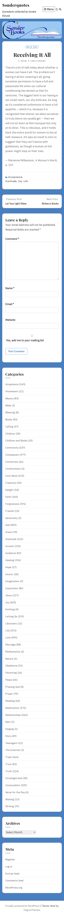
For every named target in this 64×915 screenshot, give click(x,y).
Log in (8, 866)
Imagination (12, 581)
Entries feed (12, 873)
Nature (9, 658)
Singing (9, 729)
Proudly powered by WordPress (22, 905)
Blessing (10, 412)
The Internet (12, 750)
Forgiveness (12, 504)
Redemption (12, 708)
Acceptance (15, 177)
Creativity (10, 482)
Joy (20, 181)
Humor (9, 574)
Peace (8, 679)
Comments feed (14, 880)
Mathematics (12, 651)
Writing (9, 806)
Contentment (13, 468)
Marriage (10, 644)
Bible (8, 405)
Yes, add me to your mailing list (24, 340)
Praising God (12, 686)
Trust (8, 764)
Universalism (12, 785)
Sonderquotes (15, 5)
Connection (11, 461)
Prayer (9, 693)
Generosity (11, 518)
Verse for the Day (15, 792)
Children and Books (16, 440)
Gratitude (11, 181)
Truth (8, 771)
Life (26, 181)
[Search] (60, 9)
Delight (9, 490)
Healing (9, 560)
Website (10, 320)
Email (9, 304)
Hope (8, 567)
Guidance (10, 553)
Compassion (12, 454)
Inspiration (11, 588)
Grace (8, 532)
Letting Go (11, 616)
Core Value (11, 475)
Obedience (11, 665)
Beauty (9, 398)
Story (8, 736)
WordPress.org (13, 887)
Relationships (13, 715)
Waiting (9, 799)
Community (11, 447)
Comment (12, 239)
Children (10, 433)
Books (8, 419)
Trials (8, 757)
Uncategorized (13, 778)
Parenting (11, 672)
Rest (8, 722)
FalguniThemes (32, 910)
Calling (9, 426)
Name (9, 288)
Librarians (11, 623)
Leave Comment (38, 61)
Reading (10, 700)
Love (8, 637)
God (7, 525)
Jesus (8, 595)
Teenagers (11, 743)
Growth (9, 546)
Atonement (11, 391)
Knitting (10, 609)
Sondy (24, 61)
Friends (9, 511)
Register (10, 859)
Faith (8, 496)
